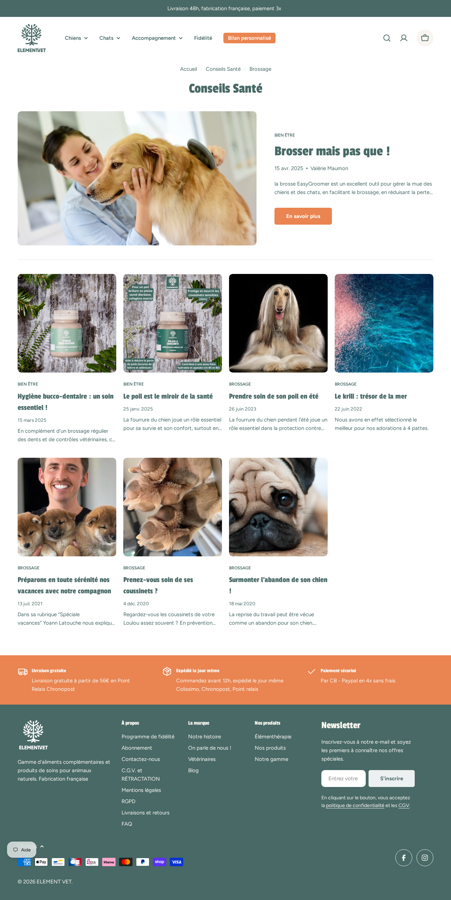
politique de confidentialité (355, 805)
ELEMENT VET (54, 882)
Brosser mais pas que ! (332, 151)
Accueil (188, 69)
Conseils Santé (223, 69)
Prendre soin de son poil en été (274, 396)
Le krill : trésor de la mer (371, 396)
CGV (404, 805)
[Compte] (404, 38)
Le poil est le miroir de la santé (168, 396)
